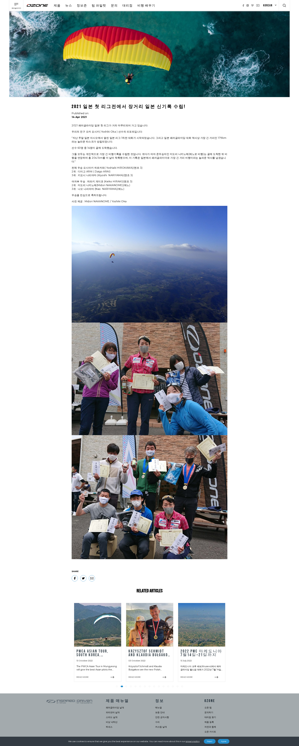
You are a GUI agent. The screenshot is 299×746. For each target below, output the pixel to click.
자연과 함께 (210, 726)
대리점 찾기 (210, 717)
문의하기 (208, 712)
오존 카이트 (210, 731)
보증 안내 (160, 712)
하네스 (109, 726)
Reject (209, 741)
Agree (223, 741)
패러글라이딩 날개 (115, 707)
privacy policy (192, 741)
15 (182, 686)
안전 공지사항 (162, 717)
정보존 (82, 5)
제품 (57, 5)
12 (168, 686)
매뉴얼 (158, 707)
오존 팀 (208, 707)
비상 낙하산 (111, 722)
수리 (157, 722)
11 (163, 686)
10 (159, 686)
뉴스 (68, 5)
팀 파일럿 (99, 5)
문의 (114, 5)
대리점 (127, 5)
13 (173, 686)
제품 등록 (209, 722)
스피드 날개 (111, 717)
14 (177, 686)
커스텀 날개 (161, 726)
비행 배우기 (146, 5)
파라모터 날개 (113, 712)
